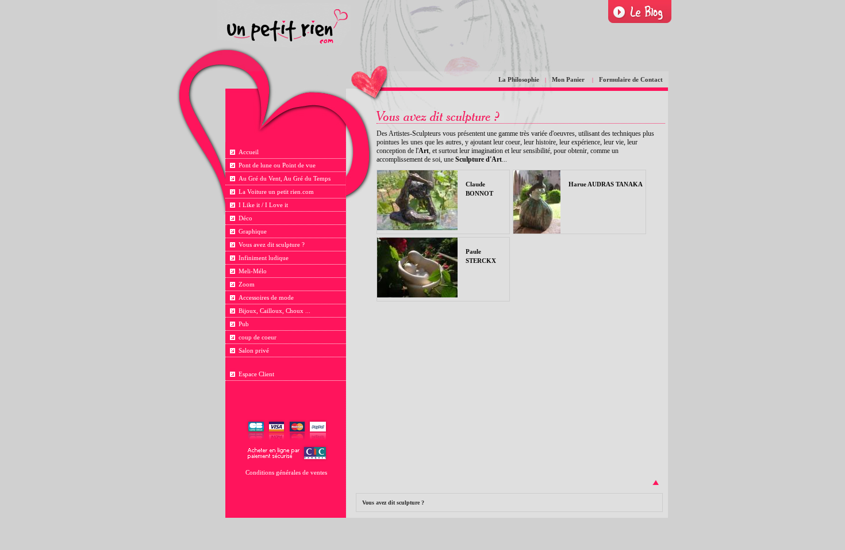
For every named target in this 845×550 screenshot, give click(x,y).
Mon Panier (569, 79)
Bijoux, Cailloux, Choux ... (274, 310)
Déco (245, 218)
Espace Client (256, 374)
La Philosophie (518, 79)
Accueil (249, 151)
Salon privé (254, 350)
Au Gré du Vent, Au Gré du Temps (285, 178)
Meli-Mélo (253, 271)
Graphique (253, 231)
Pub (244, 323)
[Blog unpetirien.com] (639, 12)
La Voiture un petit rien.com (276, 191)
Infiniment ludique (264, 257)
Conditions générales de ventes (286, 472)
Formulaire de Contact (631, 79)
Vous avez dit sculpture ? (272, 244)
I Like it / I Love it (263, 204)
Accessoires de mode (266, 297)
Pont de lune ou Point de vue (277, 165)
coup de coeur (257, 337)
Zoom (247, 284)
